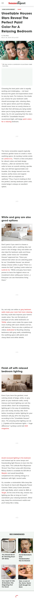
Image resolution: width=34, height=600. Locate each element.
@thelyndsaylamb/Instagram (26, 58)
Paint (19, 9)
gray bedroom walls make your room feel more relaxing (17, 310)
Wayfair (4, 473)
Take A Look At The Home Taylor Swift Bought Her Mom (25, 584)
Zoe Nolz (6, 36)
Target (4, 492)
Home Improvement (8, 9)
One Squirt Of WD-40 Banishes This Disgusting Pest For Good (8, 584)
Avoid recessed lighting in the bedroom (16, 458)
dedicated (10, 330)
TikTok (4, 322)
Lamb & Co (8, 158)
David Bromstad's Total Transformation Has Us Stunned (25, 558)
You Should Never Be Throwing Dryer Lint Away (8, 557)
